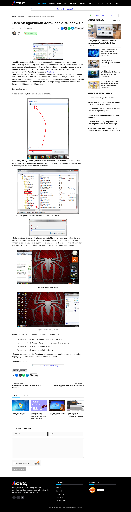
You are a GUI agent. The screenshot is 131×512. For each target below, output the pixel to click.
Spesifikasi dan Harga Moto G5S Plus (101, 98)
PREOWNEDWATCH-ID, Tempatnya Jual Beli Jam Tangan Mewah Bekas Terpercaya (104, 123)
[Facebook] (62, 28)
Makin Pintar (62, 3)
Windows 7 (51, 72)
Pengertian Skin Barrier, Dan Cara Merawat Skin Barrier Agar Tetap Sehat (104, 110)
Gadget (52, 3)
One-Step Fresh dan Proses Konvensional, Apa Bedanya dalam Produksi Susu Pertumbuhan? (110, 84)
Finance (90, 3)
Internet (74, 3)
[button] (117, 3)
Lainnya (109, 3)
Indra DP (19, 34)
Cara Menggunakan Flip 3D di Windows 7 (68, 386)
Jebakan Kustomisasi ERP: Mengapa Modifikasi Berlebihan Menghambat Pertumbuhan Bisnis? (109, 52)
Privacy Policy (61, 501)
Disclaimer (59, 497)
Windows (15, 370)
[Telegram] (72, 28)
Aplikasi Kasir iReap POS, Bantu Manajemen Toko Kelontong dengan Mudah (104, 103)
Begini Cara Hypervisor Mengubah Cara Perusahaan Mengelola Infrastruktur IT (110, 72)
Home (14, 16)
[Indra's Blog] (18, 3)
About (58, 488)
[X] (65, 28)
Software (42, 3)
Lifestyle (99, 3)
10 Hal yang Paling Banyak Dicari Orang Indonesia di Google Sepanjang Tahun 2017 (104, 129)
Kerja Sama (60, 494)
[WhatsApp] (69, 28)
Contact (59, 491)
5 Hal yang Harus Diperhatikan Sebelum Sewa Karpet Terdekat (110, 62)
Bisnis (82, 3)
